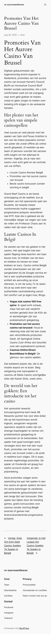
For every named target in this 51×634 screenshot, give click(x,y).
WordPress (24, 628)
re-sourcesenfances (14, 4)
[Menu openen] (45, 4)
